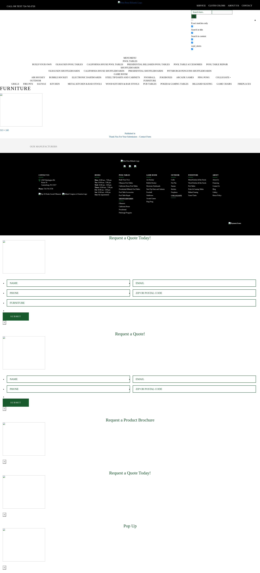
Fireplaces (244, 84)
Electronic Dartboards (86, 77)
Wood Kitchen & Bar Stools (122, 84)
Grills (15, 84)
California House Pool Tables (105, 64)
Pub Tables (149, 84)
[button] (129, 58)
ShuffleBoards (130, 67)
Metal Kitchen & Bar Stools (85, 84)
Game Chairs (224, 84)
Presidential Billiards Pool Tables (148, 64)
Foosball (149, 77)
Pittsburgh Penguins (125, 213)
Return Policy (217, 195)
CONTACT (247, 5)
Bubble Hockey (58, 77)
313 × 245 (4, 130)
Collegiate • (223, 77)
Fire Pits (28, 84)
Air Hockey (38, 77)
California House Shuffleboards (104, 71)
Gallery (215, 192)
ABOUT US (233, 5)
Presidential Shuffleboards (145, 71)
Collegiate (176, 196)
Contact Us (216, 186)
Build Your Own (42, 64)
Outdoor (35, 80)
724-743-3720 (29, 6)
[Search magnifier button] (193, 16)
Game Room (120, 74)
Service (201, 5)
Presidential (122, 210)
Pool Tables (130, 61)
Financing (216, 183)
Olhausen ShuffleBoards (64, 71)
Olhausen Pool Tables (69, 64)
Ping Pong (204, 77)
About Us (216, 180)
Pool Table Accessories (188, 64)
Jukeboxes (166, 77)
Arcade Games (185, 77)
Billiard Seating (202, 84)
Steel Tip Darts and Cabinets (122, 77)
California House (124, 206)
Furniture (150, 80)
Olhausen (122, 203)
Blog (214, 189)
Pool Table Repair (217, 64)
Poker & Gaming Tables (174, 84)
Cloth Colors (216, 5)
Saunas (41, 84)
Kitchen (55, 84)
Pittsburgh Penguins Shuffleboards (189, 71)
